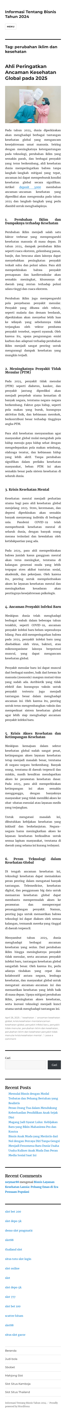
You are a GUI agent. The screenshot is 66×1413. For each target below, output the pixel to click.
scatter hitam (14, 1315)
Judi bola (11, 1359)
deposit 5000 (30, 187)
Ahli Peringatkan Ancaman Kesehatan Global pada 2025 (30, 72)
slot (7, 1278)
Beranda (10, 1350)
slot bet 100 (12, 1306)
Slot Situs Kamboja (17, 1383)
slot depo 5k (13, 1221)
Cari (7, 1058)
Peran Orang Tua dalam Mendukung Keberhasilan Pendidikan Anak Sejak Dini (33, 1112)
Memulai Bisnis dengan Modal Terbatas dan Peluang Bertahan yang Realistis (33, 1098)
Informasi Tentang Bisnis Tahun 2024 (25, 1402)
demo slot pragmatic (19, 1230)
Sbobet (10, 1367)
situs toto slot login (18, 1259)
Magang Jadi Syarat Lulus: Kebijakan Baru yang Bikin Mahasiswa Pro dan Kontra (33, 1126)
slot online (12, 1268)
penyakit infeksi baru (37, 1024)
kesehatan (28, 1017)
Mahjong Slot (14, 1375)
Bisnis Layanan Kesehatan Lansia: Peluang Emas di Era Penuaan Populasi (31, 1186)
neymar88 (12, 1182)
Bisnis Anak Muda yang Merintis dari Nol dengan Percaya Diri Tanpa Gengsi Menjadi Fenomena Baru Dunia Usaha (34, 1141)
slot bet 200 (13, 1211)
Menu (10, 26)
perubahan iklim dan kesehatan (40, 1028)
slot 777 (10, 1296)
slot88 (9, 1240)
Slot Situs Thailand (17, 1392)
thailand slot (13, 1249)
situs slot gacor (15, 1334)
